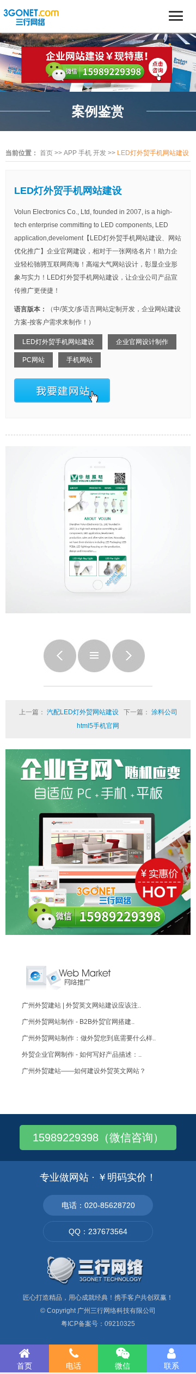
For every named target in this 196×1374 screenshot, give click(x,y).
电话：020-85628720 (98, 1205)
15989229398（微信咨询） (98, 1138)
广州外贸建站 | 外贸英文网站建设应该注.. (81, 1005)
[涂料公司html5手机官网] (128, 670)
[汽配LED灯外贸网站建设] (60, 670)
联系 (171, 1365)
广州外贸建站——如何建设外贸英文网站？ (84, 1071)
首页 (46, 153)
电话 (73, 1365)
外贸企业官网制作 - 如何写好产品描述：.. (82, 1054)
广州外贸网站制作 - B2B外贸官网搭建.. (78, 1022)
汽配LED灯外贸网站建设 (83, 712)
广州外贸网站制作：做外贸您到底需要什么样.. (89, 1038)
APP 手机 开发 (85, 153)
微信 (122, 1365)
